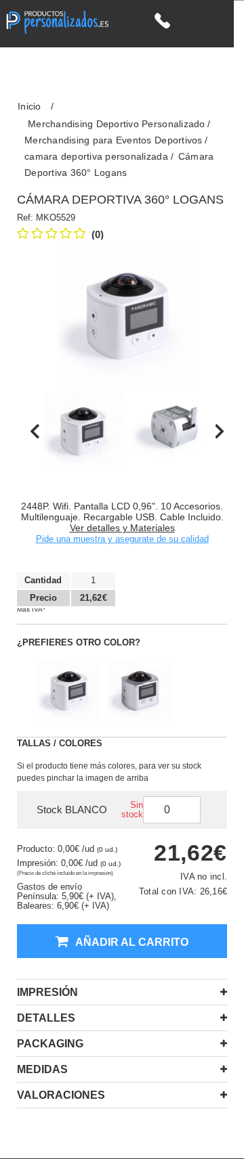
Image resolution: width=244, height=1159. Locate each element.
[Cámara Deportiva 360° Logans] (83, 431)
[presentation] (34, 431)
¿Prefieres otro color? (78, 642)
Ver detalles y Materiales (122, 527)
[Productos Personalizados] (57, 21)
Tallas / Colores (59, 743)
